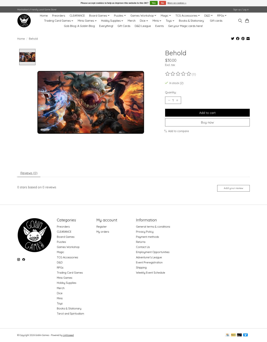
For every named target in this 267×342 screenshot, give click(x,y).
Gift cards (216, 20)
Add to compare (178, 131)
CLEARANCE (77, 15)
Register (101, 226)
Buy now (207, 122)
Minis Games (64, 277)
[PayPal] (233, 335)
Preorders (58, 15)
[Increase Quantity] (177, 100)
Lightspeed (68, 335)
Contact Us (143, 247)
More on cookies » (176, 3)
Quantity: (170, 92)
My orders (102, 231)
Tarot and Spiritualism (70, 313)
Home (44, 15)
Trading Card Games (70, 272)
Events (159, 26)
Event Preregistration (149, 262)
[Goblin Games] (24, 20)
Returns (140, 242)
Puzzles (61, 242)
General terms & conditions (153, 226)
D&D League (143, 26)
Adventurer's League (149, 257)
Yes (154, 3)
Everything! (106, 26)
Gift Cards (124, 26)
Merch (131, 20)
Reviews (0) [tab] (28, 173)
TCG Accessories (67, 257)
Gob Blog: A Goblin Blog (79, 26)
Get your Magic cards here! (185, 26)
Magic (60, 252)
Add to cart (207, 113)
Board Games (65, 236)
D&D (60, 262)
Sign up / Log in (241, 9)
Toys (60, 303)
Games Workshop (68, 247)
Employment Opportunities (152, 252)
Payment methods (147, 236)
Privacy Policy (144, 231)
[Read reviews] (178, 73)
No (162, 3)
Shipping (141, 267)
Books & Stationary (191, 20)
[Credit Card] (227, 335)
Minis (60, 298)
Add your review (233, 188)
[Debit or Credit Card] (239, 335)
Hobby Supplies (66, 283)
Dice (59, 293)
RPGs (60, 267)
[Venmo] (245, 335)
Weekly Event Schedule (150, 272)
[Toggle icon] (240, 20)
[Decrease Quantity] (169, 100)
